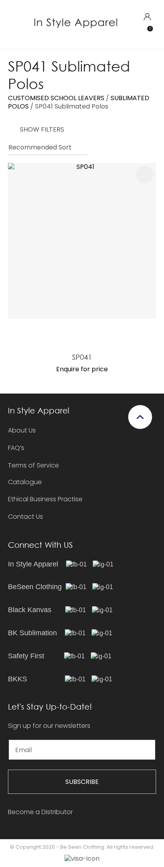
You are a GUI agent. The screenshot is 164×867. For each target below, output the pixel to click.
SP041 (82, 357)
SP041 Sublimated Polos (71, 106)
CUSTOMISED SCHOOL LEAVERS (56, 98)
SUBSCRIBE (82, 781)
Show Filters (42, 129)
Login (147, 17)
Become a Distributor (40, 812)
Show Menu (13, 24)
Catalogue (25, 482)
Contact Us (25, 516)
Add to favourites (144, 174)
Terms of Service (33, 465)
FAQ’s (16, 447)
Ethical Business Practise (45, 499)
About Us (22, 430)
